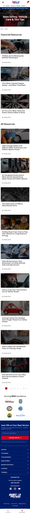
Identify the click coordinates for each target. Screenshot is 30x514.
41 (23, 388)
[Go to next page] (26, 388)
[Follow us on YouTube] (19, 489)
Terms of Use (14, 503)
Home (1, 29)
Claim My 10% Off (14, 438)
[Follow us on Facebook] (10, 489)
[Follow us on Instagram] (15, 489)
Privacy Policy (18, 442)
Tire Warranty (15, 505)
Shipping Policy (22, 503)
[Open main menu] (3, 2)
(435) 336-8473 (15, 483)
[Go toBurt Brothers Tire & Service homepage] (16, 2)
